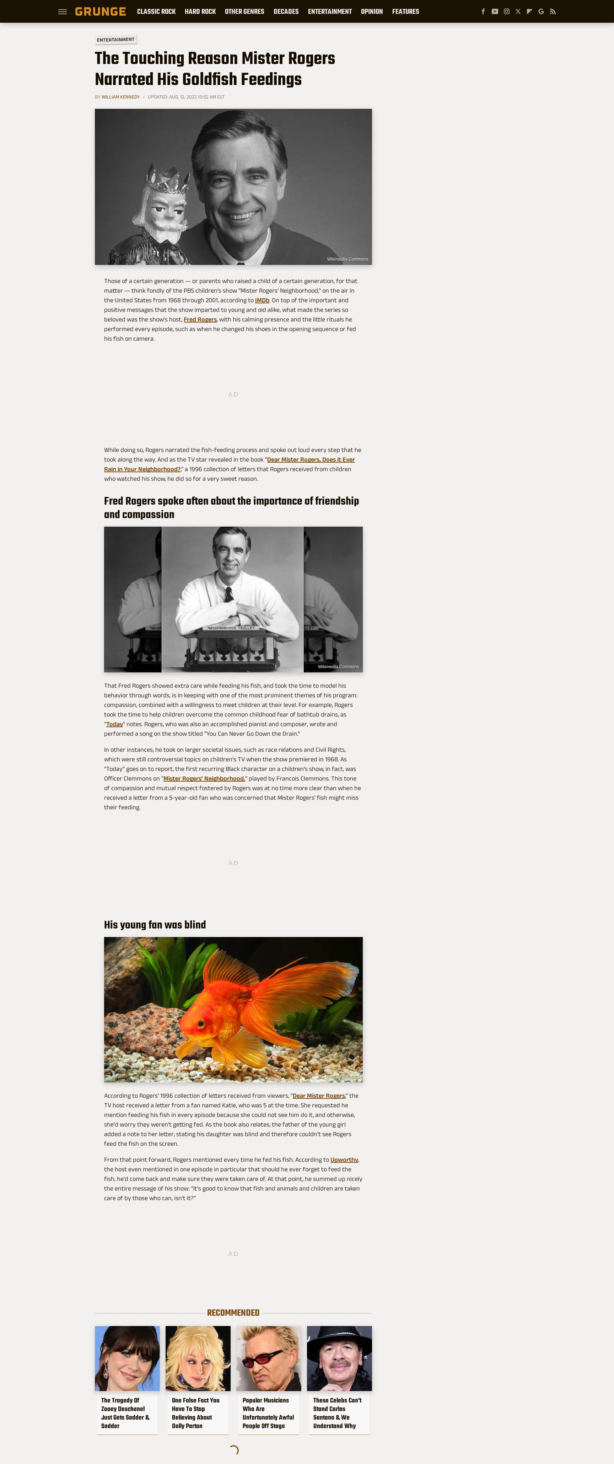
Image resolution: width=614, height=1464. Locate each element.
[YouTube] (495, 11)
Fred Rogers (200, 319)
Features (405, 11)
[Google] (541, 11)
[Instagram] (507, 11)
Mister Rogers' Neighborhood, (204, 778)
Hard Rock (200, 11)
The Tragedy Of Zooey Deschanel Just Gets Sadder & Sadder (125, 1413)
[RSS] (553, 11)
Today (114, 724)
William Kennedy (121, 97)
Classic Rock (156, 11)
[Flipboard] (529, 11)
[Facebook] (483, 11)
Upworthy (344, 1159)
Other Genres (244, 11)
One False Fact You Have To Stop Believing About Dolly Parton (196, 1413)
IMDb (262, 300)
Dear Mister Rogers (319, 1095)
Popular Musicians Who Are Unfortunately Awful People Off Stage (268, 1413)
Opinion (372, 11)
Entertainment (330, 11)
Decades (286, 11)
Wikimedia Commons (347, 259)
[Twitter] (518, 11)
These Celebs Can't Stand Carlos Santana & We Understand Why (337, 1413)
